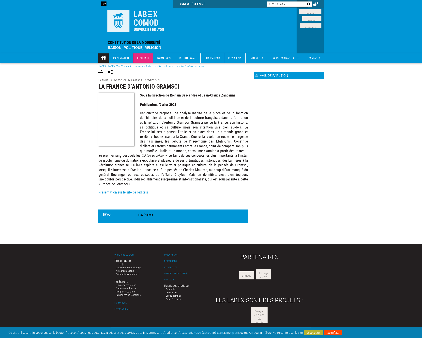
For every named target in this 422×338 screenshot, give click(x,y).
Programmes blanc (125, 291)
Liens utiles (171, 292)
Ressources (170, 261)
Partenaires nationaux (127, 274)
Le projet (120, 264)
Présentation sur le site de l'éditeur (123, 192)
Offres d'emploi (173, 295)
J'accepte (313, 333)
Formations (120, 302)
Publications (171, 254)
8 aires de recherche (126, 288)
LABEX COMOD (115, 66)
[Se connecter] (318, 4)
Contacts (169, 279)
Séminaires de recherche (128, 294)
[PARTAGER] (111, 72)
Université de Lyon (191, 4)
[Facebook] (310, 11)
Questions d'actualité (175, 273)
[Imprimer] (101, 72)
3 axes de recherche (168, 66)
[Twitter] (311, 18)
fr (103, 3)
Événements (170, 267)
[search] (289, 4)
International (122, 309)
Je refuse (333, 333)
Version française (134, 66)
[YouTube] (310, 25)
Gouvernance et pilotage (128, 267)
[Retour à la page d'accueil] (135, 20)
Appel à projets (173, 299)
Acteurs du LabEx (125, 270)
